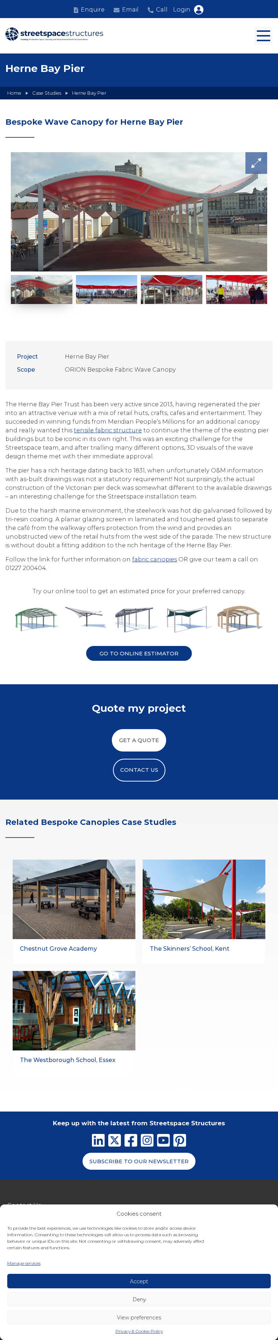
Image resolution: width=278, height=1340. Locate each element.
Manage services (24, 1263)
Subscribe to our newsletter (139, 1161)
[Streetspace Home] (54, 35)
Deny (139, 1299)
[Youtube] (163, 1141)
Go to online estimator (139, 653)
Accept (139, 1281)
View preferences (139, 1317)
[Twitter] (114, 1141)
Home (14, 93)
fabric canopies (154, 559)
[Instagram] (147, 1141)
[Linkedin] (98, 1141)
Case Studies (46, 93)
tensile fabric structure (108, 430)
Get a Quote (139, 740)
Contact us (139, 769)
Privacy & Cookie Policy (139, 1331)
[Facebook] (131, 1141)
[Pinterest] (179, 1141)
